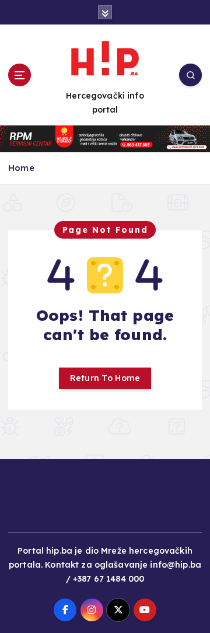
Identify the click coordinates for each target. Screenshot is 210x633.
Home (21, 167)
